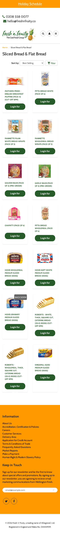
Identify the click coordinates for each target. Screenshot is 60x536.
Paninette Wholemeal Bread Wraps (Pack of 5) (44, 141)
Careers (6, 430)
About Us (7, 423)
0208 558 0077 (17, 17)
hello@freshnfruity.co (21, 21)
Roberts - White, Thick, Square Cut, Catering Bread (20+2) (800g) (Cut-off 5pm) (44, 320)
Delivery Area (9, 437)
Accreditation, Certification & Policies (20, 426)
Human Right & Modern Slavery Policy (21, 457)
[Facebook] (14, 501)
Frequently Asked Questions (16, 447)
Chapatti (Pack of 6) (15, 225)
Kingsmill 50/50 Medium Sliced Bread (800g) (42, 368)
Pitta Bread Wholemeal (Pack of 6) (44, 228)
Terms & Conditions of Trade (16, 443)
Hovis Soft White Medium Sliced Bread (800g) (43, 273)
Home (5, 47)
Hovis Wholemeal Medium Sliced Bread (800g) (14, 273)
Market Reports (10, 450)
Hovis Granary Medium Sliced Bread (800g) (12, 317)
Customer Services (11, 433)
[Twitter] (6, 501)
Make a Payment (10, 454)
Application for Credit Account (17, 440)
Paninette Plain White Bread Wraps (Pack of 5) (15, 141)
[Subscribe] (53, 489)
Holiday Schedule (30, 4)
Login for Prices (15, 107)
